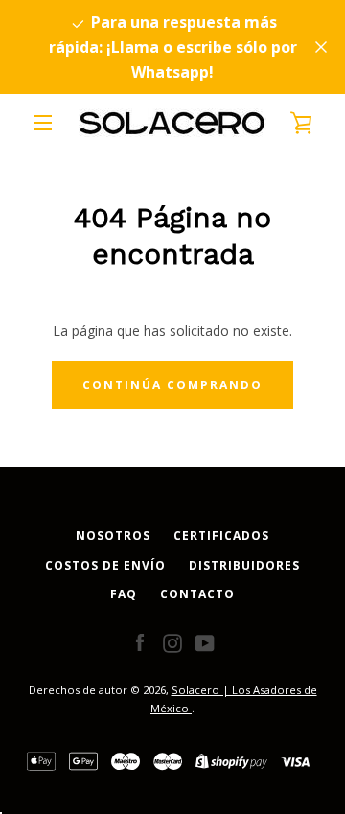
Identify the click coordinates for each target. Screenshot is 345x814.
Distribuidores (244, 565)
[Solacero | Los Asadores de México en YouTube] (205, 642)
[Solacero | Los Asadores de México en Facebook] (140, 642)
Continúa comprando (172, 385)
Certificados (221, 535)
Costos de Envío (105, 565)
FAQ (123, 594)
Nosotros (113, 535)
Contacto (197, 594)
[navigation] (43, 123)
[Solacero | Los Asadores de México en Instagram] (172, 642)
